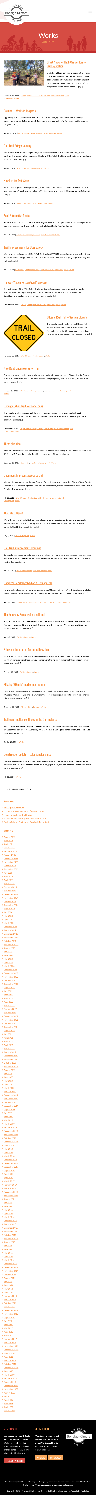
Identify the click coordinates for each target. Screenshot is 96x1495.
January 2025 (10, 890)
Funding (23, 96)
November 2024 (11, 898)
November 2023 (11, 937)
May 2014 (8, 1289)
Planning (47, 96)
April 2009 (8, 1407)
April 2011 (8, 1357)
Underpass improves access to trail (23, 475)
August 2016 (9, 1199)
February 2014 (10, 1296)
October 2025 (10, 865)
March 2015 (9, 1260)
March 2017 (9, 1181)
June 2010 (8, 1371)
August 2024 (9, 908)
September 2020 (11, 1066)
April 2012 (8, 1332)
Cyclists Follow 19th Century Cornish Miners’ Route (27, 822)
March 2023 (9, 966)
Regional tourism (57, 96)
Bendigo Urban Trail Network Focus (23, 406)
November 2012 (11, 1314)
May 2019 (8, 1120)
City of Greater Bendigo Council (30, 133)
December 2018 (11, 1131)
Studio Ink (85, 1491)
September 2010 (11, 1367)
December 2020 (11, 1055)
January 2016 (10, 1224)
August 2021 (9, 1030)
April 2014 (8, 1292)
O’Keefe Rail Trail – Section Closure (67, 317)
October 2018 (10, 1138)
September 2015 (11, 1238)
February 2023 (10, 969)
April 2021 (8, 1045)
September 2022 (11, 984)
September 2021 (11, 1027)
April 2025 (8, 880)
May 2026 (8, 840)
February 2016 (10, 1220)
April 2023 (8, 962)
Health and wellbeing (32, 270)
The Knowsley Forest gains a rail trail (24, 614)
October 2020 (10, 1063)
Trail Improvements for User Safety (23, 247)
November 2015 (11, 1231)
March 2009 (9, 1410)
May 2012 (8, 1328)
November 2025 (11, 862)
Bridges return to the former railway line (26, 649)
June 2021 (8, 1038)
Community (21, 203)
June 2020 (8, 1077)
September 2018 (11, 1141)
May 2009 (8, 1403)
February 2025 (10, 887)
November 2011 (11, 1346)
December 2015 (11, 1228)
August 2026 (9, 837)
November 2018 (11, 1134)
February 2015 (10, 1263)
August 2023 (9, 948)
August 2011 (9, 1353)
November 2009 (11, 1389)
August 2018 (9, 1145)
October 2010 (10, 1364)
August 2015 (9, 1242)
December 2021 (11, 1016)
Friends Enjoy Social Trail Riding (18, 815)
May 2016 (8, 1210)
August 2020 (9, 1070)
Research (36, 707)
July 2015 (8, 1245)
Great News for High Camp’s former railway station (67, 64)
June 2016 (8, 1206)
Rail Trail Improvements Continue (22, 547)
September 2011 (11, 1349)
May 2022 (8, 998)
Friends (20, 168)
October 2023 (10, 941)
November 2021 (11, 1020)
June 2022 (8, 994)
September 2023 (11, 944)
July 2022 (8, 991)
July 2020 (8, 1073)
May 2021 (8, 1041)
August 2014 (9, 1278)
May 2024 (8, 916)
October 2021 (10, 1023)
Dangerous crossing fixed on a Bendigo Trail (28, 582)
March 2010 (9, 1375)
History (26, 168)
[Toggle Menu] (90, 11)
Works (16, 98)
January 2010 (10, 1382)
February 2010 (10, 1378)
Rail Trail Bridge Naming (17, 145)
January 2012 (10, 1342)
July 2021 (8, 1034)
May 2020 (8, 1081)
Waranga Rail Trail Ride (14, 807)
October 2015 (10, 1235)
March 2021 (9, 1048)
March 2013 (9, 1306)
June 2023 (8, 955)
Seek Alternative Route (17, 215)
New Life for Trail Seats (17, 180)
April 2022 (8, 1002)
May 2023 (8, 959)
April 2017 (8, 1177)
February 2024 (10, 926)
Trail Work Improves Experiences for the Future (25, 818)
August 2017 (9, 1170)
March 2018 (9, 1156)
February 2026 (10, 851)
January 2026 (10, 855)
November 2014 (11, 1271)
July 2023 (8, 951)
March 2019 (9, 1124)
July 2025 (8, 873)
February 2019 (10, 1127)
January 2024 (10, 930)
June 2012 (8, 1324)
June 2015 (8, 1249)
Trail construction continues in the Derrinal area (30, 719)
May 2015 (8, 1253)
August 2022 (9, 987)
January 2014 (10, 1299)
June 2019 (8, 1116)
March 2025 (9, 883)
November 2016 (11, 1195)
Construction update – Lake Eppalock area (27, 754)
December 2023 (11, 934)
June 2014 (8, 1285)
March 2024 (9, 923)
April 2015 (8, 1256)
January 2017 (10, 1188)
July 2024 (8, 912)
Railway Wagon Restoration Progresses (26, 282)
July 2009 (8, 1396)
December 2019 (11, 1095)
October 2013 (10, 1303)
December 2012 (11, 1310)
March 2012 (9, 1335)
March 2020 (9, 1088)
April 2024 (8, 919)
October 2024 (10, 901)
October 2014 (10, 1274)
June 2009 (8, 1400)
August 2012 (9, 1317)
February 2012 (10, 1339)
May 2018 (8, 1149)
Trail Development (49, 133)
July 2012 (8, 1321)
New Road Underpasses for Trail (21, 368)
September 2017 (11, 1167)
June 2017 (8, 1174)
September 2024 (11, 905)
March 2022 (9, 1005)
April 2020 (8, 1084)
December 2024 (11, 894)
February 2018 (10, 1159)
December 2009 (11, 1385)
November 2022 (11, 977)
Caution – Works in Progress (20, 110)
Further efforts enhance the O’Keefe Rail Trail (24, 811)
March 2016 (9, 1217)
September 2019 (11, 1106)
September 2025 (11, 869)
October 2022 (10, 980)
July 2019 (8, 1113)
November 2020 (11, 1059)
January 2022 (10, 1012)
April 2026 (8, 844)
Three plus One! (12, 443)
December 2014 (11, 1267)
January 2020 (10, 1091)
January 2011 (10, 1360)
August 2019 (9, 1109)
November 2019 (11, 1098)
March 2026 (9, 847)
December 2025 (11, 858)
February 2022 (10, 1009)
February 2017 (10, 1185)
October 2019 (10, 1102)
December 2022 (11, 973)
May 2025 (8, 876)
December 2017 (11, 1163)
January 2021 (10, 1052)
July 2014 (8, 1281)
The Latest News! (13, 513)
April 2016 (8, 1213)
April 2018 (8, 1152)
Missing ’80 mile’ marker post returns (25, 684)
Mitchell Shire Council (35, 96)
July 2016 (8, 1202)
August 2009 (9, 1393)
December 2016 (11, 1192)
